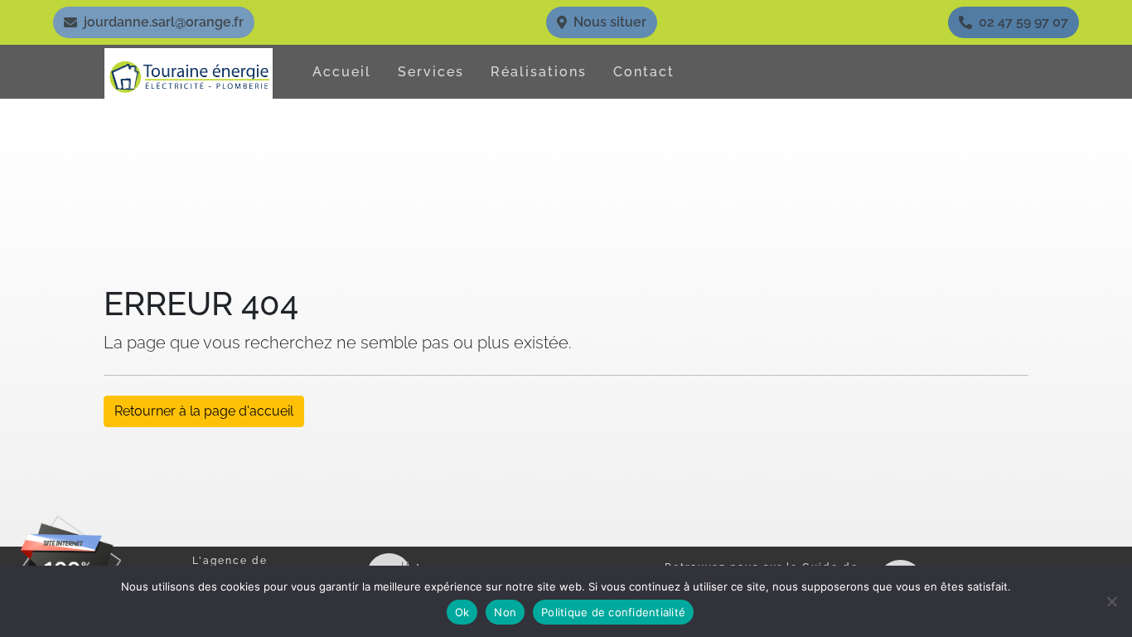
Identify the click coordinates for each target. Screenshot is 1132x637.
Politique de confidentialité (613, 612)
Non (505, 612)
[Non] (1111, 601)
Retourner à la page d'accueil (203, 411)
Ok (462, 612)
